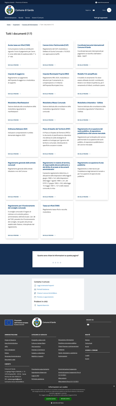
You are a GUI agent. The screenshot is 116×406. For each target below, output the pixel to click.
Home (9, 25)
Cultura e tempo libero (38, 343)
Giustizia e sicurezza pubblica (67, 343)
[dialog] (58, 395)
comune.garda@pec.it (15, 379)
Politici (7, 353)
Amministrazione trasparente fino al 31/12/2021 (69, 373)
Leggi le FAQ (35, 376)
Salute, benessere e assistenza (67, 353)
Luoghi (87, 355)
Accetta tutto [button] (51, 399)
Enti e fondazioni (10, 350)
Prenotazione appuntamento (40, 369)
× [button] (114, 386)
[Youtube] (93, 10)
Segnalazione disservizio (39, 372)
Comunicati (88, 343)
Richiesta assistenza (38, 379)
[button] (58, 403)
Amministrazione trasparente (67, 369)
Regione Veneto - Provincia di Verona (16, 2)
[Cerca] (109, 10)
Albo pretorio (62, 378)
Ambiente (61, 350)
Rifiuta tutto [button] (65, 399)
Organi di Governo (10, 340)
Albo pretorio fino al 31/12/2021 (68, 381)
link (76, 395)
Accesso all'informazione (30, 25)
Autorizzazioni (62, 356)
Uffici (6, 346)
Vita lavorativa (36, 346)
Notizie (87, 340)
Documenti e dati (10, 359)
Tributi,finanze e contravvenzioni (68, 346)
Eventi (87, 359)
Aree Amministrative (11, 343)
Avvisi (87, 346)
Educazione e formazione (66, 340)
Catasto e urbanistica (38, 353)
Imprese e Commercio (38, 350)
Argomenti (16, 25)
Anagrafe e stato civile (38, 340)
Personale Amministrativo (13, 356)
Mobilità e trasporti (37, 356)
